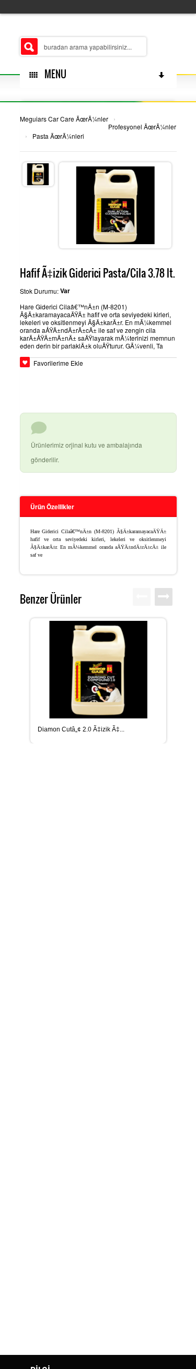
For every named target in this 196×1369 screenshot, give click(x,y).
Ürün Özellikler (52, 506)
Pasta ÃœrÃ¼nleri (58, 135)
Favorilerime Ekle (58, 362)
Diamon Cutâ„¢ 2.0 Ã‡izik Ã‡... (81, 729)
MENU (53, 74)
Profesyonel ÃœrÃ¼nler (142, 126)
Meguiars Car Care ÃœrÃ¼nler (64, 118)
